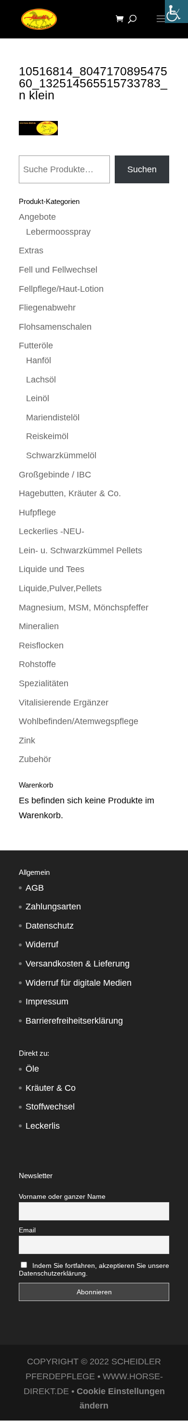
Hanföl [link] (38, 360)
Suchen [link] (142, 169)
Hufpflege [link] (37, 512)
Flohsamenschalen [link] (55, 327)
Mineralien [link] (39, 626)
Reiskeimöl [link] (47, 436)
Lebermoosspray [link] (58, 232)
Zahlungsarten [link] (53, 906)
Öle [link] (32, 1069)
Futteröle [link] (36, 345)
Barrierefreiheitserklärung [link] (74, 1021)
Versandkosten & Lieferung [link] (78, 963)
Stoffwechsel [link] (50, 1106)
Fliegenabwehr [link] (47, 307)
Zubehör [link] (35, 759)
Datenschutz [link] (50, 926)
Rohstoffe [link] (37, 664)
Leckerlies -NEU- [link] (51, 531)
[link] (176, 11)
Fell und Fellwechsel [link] (58, 270)
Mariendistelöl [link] (53, 417)
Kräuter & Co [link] (51, 1088)
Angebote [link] (37, 217)
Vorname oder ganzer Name (62, 1196)
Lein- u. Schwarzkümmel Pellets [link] (80, 550)
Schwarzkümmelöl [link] (61, 455)
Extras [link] (31, 250)
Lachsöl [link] (41, 379)
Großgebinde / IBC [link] (55, 474)
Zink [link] (27, 740)
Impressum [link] (47, 1001)
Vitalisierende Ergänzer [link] (63, 702)
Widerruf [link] (42, 944)
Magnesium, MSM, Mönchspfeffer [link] (83, 607)
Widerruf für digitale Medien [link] (79, 983)
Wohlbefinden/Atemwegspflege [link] (78, 721)
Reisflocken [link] (41, 645)
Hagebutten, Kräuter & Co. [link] (70, 493)
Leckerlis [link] (43, 1126)
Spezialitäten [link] (43, 683)
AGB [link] (35, 888)
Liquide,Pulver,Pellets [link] (60, 588)
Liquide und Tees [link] (51, 569)
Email (27, 1230)
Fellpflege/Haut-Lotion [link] (61, 289)
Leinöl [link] (37, 398)
